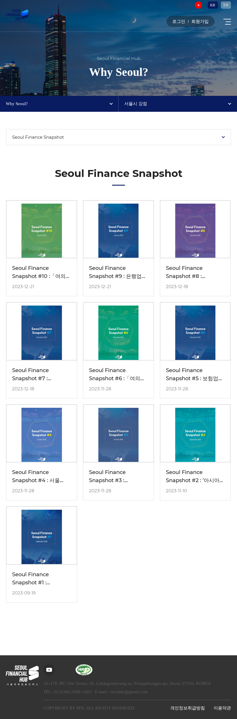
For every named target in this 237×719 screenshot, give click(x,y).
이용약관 (222, 708)
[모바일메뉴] (227, 22)
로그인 (178, 21)
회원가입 (200, 21)
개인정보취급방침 (187, 708)
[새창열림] (198, 5)
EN (225, 5)
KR (212, 5)
